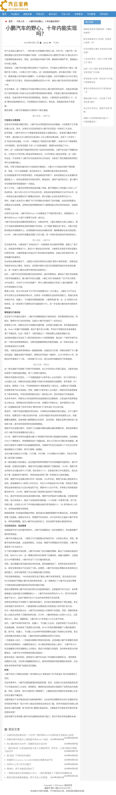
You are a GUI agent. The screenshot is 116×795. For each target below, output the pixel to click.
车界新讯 (78, 14)
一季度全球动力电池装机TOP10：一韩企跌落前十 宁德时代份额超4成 (39, 773)
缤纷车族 (27, 14)
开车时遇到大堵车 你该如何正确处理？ (97, 51)
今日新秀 (91, 14)
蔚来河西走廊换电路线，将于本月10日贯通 (27, 777)
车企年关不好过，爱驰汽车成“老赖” (97, 110)
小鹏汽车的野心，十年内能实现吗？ (44, 21)
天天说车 (104, 14)
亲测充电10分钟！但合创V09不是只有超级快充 (98, 80)
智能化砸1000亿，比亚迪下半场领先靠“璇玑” (97, 100)
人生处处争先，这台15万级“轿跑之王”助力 (97, 60)
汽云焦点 (15, 14)
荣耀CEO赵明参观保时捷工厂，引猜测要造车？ (97, 120)
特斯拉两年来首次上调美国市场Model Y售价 (27, 739)
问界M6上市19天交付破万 (19, 764)
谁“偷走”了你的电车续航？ (19, 755)
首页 (4, 14)
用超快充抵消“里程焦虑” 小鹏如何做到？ (97, 31)
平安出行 (40, 14)
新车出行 (53, 14)
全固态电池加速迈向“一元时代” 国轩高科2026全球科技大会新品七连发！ (41, 735)
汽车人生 (66, 14)
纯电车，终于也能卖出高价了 (20, 769)
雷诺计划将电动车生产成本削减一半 (97, 90)
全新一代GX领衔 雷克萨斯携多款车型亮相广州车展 (98, 70)
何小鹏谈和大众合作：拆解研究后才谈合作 (27, 744)
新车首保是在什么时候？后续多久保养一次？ (97, 41)
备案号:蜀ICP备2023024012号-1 (58, 788)
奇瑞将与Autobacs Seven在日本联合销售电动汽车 (30, 760)
